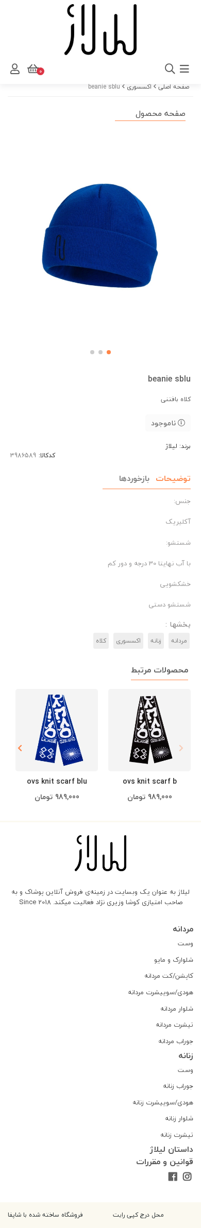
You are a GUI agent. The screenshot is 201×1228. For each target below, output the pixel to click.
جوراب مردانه (175, 1041)
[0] (32, 69)
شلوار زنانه (179, 1118)
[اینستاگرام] (187, 1177)
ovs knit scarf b (150, 781)
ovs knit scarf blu (57, 781)
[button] (20, 748)
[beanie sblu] (100, 853)
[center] (50, 69)
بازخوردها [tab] (134, 478)
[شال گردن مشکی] (149, 730)
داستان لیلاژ (171, 1149)
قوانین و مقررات (164, 1161)
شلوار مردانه (176, 1008)
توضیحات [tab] (173, 478)
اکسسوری (139, 86)
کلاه (101, 640)
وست (185, 943)
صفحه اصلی (173, 86)
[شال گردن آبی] (56, 730)
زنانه (155, 640)
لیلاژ (171, 446)
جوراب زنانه (178, 1086)
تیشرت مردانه (174, 1024)
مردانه (179, 640)
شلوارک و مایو (173, 959)
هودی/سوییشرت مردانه (160, 992)
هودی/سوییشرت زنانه (162, 1102)
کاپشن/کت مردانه (168, 975)
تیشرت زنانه (176, 1134)
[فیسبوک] (172, 1177)
